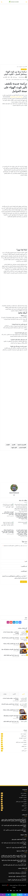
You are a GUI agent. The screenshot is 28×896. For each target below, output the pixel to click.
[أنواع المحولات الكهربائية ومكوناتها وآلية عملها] (23, 651)
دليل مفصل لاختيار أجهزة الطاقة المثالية (11, 655)
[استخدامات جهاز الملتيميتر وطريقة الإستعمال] (23, 639)
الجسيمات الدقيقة (21, 444)
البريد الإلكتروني (24, 566)
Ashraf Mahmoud (22, 77)
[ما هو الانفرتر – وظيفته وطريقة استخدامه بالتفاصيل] (23, 633)
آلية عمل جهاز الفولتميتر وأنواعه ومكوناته (11, 643)
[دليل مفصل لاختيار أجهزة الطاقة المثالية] (23, 657)
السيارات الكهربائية (22, 738)
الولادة (7, 444)
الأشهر (23, 694)
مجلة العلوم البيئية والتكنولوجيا (16, 96)
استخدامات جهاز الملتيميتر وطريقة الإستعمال (10, 637)
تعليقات (4, 694)
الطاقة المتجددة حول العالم (21, 742)
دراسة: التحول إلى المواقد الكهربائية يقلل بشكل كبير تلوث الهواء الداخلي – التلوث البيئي (7, 531)
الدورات (24, 744)
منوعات (24, 740)
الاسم (25, 561)
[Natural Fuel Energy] (14, 2)
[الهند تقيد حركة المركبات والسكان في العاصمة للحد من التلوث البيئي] (7, 507)
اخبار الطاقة (24, 746)
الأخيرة (14, 694)
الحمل (13, 444)
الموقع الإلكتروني (24, 571)
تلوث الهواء (13, 447)
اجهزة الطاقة (23, 735)
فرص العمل (24, 750)
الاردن (25, 748)
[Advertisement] (14, 19)
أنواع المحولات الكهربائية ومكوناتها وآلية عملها (10, 649)
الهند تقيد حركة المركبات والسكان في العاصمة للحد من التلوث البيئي (7, 513)
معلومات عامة (19, 66)
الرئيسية (24, 66)
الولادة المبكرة (22, 447)
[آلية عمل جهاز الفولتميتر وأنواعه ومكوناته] (23, 645)
